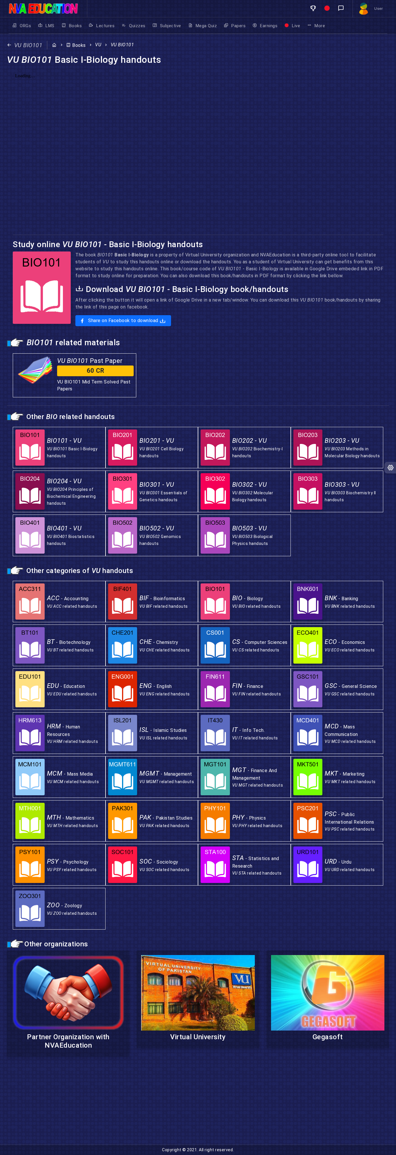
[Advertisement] (174, 1104)
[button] (313, 8)
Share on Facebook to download (123, 320)
